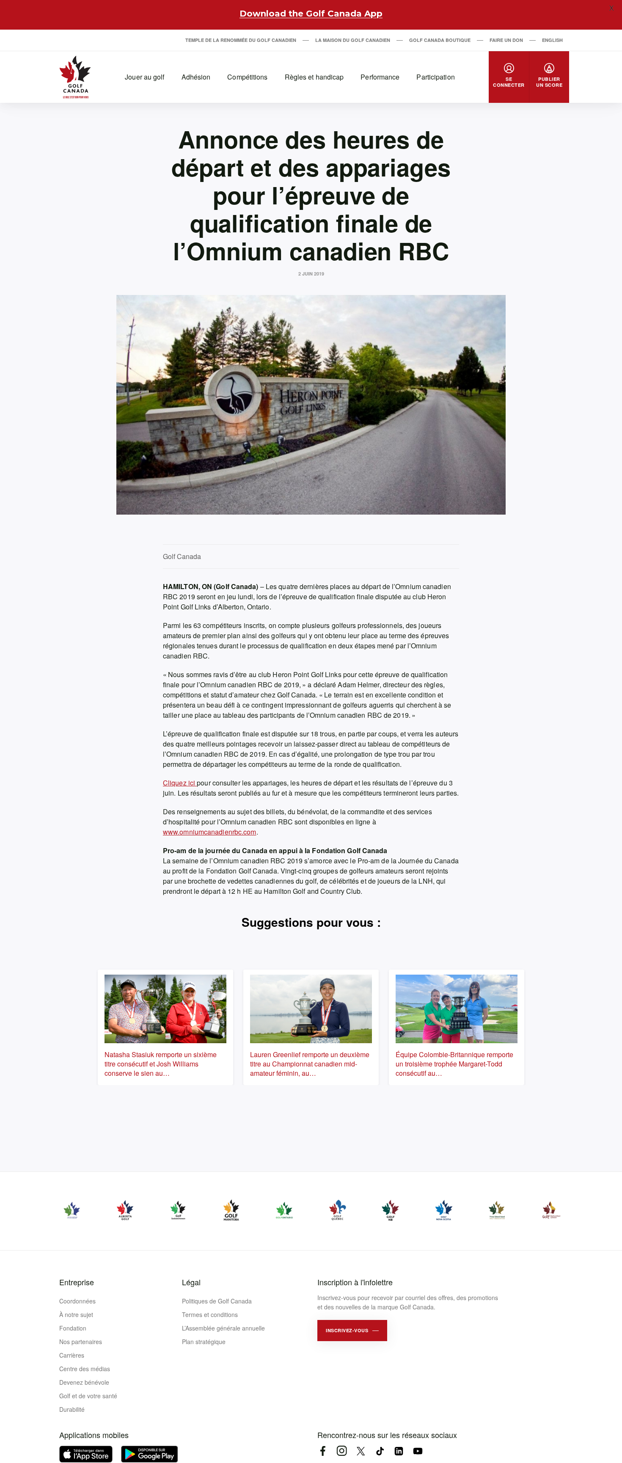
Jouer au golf (144, 77)
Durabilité (72, 1409)
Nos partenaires (80, 1341)
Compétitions (247, 77)
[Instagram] (341, 1451)
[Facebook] (322, 1451)
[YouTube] (418, 1451)
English (552, 40)
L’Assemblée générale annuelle (223, 1328)
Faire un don (506, 40)
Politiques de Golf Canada (217, 1301)
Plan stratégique (204, 1341)
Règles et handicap (314, 77)
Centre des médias (84, 1368)
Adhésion (196, 77)
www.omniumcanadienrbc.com (209, 832)
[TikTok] (379, 1451)
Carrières (71, 1355)
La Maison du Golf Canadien (352, 40)
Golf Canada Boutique (440, 40)
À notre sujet (76, 1314)
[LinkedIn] (399, 1451)
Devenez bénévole (84, 1382)
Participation (435, 77)
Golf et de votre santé (88, 1395)
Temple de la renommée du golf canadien (240, 40)
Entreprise (76, 1281)
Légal (191, 1281)
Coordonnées (77, 1301)
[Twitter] (360, 1451)
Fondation (72, 1328)
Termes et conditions (210, 1314)
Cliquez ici (180, 783)
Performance (380, 77)
